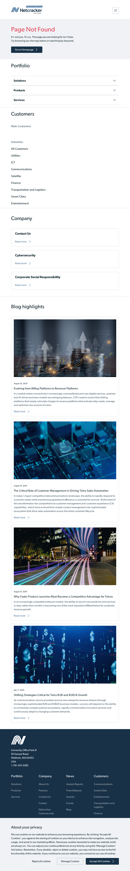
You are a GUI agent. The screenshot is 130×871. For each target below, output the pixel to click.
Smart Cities (100, 790)
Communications (103, 784)
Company (45, 776)
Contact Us (45, 796)
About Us (44, 784)
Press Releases (74, 790)
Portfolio (17, 776)
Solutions (16, 784)
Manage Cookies (70, 861)
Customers (101, 776)
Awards (70, 796)
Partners (43, 790)
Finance (98, 813)
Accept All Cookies (100, 861)
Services (15, 796)
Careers (43, 803)
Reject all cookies (41, 861)
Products (16, 790)
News (70, 776)
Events (70, 803)
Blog (68, 809)
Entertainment (101, 796)
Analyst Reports (74, 784)
